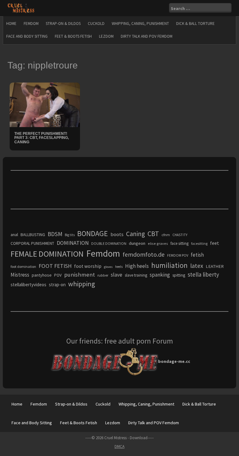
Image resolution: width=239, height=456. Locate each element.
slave (116, 274)
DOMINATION (73, 242)
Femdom (31, 23)
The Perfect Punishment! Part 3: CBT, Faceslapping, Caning (41, 137)
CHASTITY (179, 235)
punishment (79, 274)
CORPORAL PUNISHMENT (32, 243)
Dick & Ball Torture (195, 23)
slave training (136, 275)
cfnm (166, 234)
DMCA (119, 446)
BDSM (55, 234)
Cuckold (96, 23)
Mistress (20, 274)
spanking (160, 274)
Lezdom (106, 36)
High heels (137, 266)
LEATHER (215, 266)
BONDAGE (92, 233)
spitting (178, 275)
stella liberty (203, 274)
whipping (81, 283)
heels (119, 266)
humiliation (169, 265)
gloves (108, 267)
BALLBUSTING (33, 234)
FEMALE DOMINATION (47, 254)
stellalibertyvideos (28, 284)
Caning (135, 234)
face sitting (180, 243)
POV (58, 275)
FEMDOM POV (177, 255)
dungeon (137, 243)
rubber (102, 275)
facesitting (199, 243)
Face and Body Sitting (27, 36)
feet (214, 243)
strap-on (57, 284)
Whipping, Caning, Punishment (140, 23)
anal (14, 234)
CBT (153, 233)
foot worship (87, 266)
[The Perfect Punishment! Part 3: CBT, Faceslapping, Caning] (45, 104)
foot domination (23, 266)
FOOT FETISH (55, 265)
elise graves (158, 243)
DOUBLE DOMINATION (108, 243)
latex (196, 265)
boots (117, 234)
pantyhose (42, 275)
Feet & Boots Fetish (73, 36)
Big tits (70, 235)
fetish (197, 254)
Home (11, 23)
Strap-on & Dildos (63, 23)
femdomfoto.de (144, 254)
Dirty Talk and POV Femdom (146, 36)
